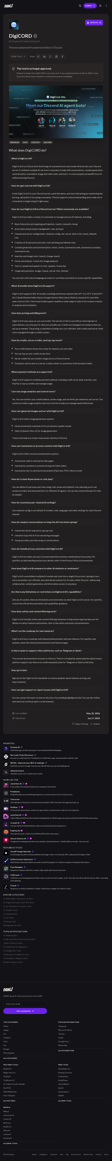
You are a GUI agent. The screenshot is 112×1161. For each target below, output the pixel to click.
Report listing (82, 724)
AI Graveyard (76, 1154)
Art (4, 1034)
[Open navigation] (106, 5)
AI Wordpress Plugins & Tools (15, 958)
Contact (98, 1154)
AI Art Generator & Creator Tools (17, 906)
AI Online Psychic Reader (14, 1084)
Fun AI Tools (8, 918)
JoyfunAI (7, 1134)
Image (6, 1030)
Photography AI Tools (12, 925)
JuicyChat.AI (8, 1115)
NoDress (7, 1123)
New (61, 1154)
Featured (53, 1154)
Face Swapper (9, 1095)
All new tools (64, 1101)
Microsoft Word (65, 1030)
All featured (9, 1101)
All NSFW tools (10, 1143)
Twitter (61, 1034)
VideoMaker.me (10, 1091)
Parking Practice (65, 1072)
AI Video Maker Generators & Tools (18, 898)
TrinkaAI (7, 1076)
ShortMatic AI (64, 1069)
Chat (25, 142)
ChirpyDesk (63, 1076)
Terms (106, 1154)
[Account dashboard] (100, 5)
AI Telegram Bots (10, 935)
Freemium (14, 142)
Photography (8, 1053)
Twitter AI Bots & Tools (13, 943)
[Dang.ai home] (8, 6)
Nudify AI (7, 1126)
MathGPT (7, 1069)
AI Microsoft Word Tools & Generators (19, 939)
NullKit (61, 1095)
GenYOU (7, 1088)
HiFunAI (6, 1130)
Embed (97, 724)
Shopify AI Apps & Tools (13, 962)
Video (5, 1026)
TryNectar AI (8, 1080)
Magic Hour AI (9, 1072)
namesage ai (63, 1091)
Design (6, 1049)
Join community (23, 1011)
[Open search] (80, 5)
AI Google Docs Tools (12, 950)
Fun (4, 1045)
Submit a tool (88, 1154)
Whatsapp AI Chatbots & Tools (16, 954)
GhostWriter (63, 1084)
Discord (47, 142)
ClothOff (7, 1119)
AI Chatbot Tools (10, 910)
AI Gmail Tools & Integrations (15, 947)
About (34, 1154)
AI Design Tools (9, 921)
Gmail (60, 1037)
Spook (61, 1088)
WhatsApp (62, 1045)
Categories (43, 1154)
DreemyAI (7, 1138)
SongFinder (63, 1080)
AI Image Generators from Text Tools (18, 902)
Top (67, 1154)
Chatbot (35, 142)
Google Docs (63, 1041)
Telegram (62, 1026)
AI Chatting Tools (10, 914)
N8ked (6, 1111)
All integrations (66, 1051)
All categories (10, 1058)
